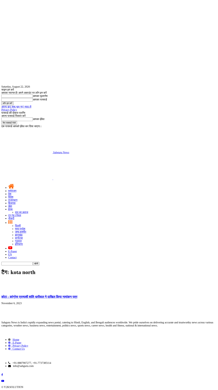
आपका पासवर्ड (40, 99)
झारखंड (18, 234)
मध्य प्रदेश (20, 228)
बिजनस (11, 203)
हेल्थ (10, 209)
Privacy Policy (9, 109)
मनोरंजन (12, 190)
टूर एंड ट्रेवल (14, 215)
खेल (10, 206)
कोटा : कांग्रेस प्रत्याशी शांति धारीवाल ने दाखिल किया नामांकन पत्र (39, 297)
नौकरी (11, 218)
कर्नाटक (19, 237)
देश (9, 193)
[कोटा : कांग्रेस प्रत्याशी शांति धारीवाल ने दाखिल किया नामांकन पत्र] (9, 290)
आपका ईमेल (38, 119)
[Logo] (27, 178)
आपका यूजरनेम (40, 96)
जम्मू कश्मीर (20, 231)
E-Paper (12, 251)
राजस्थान (12, 200)
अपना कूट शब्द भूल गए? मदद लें (16, 106)
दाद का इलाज (21, 212)
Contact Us (19, 348)
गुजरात (18, 241)
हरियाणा (19, 244)
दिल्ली (18, 225)
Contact (12, 257)
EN (10, 254)
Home (16, 339)
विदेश (10, 197)
